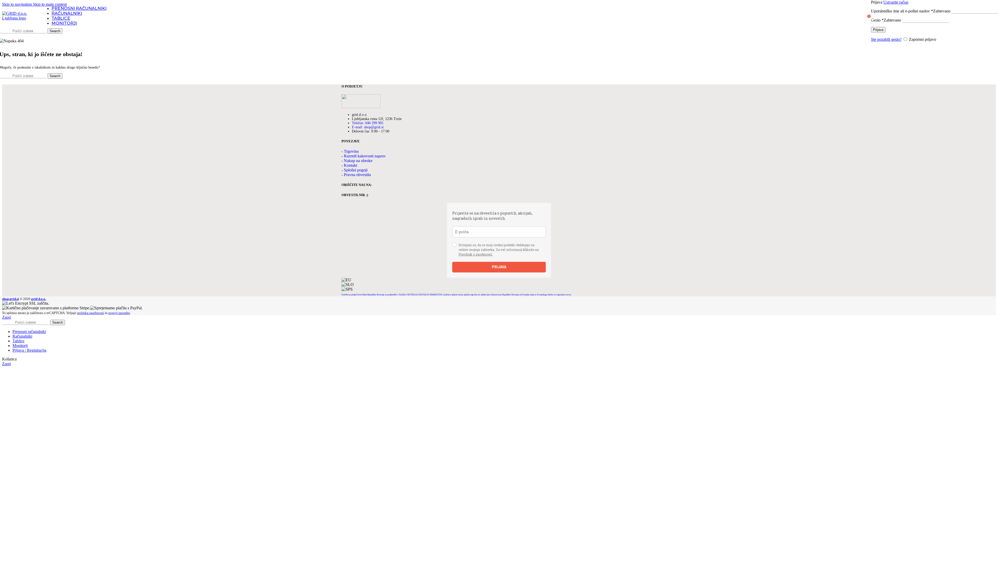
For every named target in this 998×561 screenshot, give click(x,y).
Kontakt (350, 165)
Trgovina (351, 151)
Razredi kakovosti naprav (365, 156)
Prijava (878, 30)
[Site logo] (19, 18)
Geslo (886, 20)
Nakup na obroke (358, 160)
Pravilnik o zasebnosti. (475, 254)
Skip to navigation (17, 4)
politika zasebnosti (90, 313)
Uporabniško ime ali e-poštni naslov (910, 11)
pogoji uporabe (119, 313)
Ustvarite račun (895, 2)
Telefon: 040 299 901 (368, 123)
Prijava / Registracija (29, 350)
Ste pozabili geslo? (886, 39)
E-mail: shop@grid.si (368, 127)
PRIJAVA (499, 267)
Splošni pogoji (355, 170)
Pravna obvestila (357, 174)
